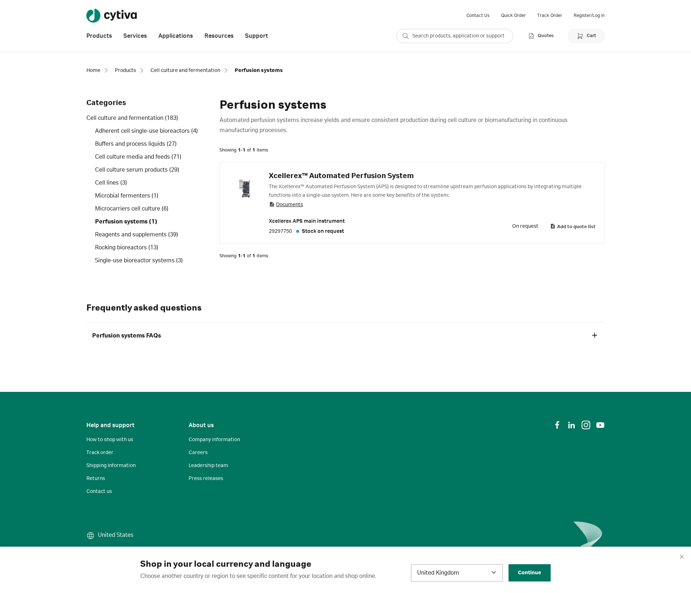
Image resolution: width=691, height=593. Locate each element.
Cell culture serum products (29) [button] (137, 170)
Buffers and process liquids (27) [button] (136, 144)
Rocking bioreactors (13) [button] (126, 247)
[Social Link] (557, 425)
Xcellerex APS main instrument (307, 221)
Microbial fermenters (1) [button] (126, 196)
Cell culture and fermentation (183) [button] (132, 118)
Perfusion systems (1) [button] (126, 221)
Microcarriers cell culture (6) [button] (131, 208)
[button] (594, 335)
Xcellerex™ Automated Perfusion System (341, 176)
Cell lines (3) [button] (111, 183)
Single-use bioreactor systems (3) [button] (139, 260)
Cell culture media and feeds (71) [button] (138, 157)
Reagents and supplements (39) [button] (136, 234)
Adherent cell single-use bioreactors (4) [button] (146, 131)
